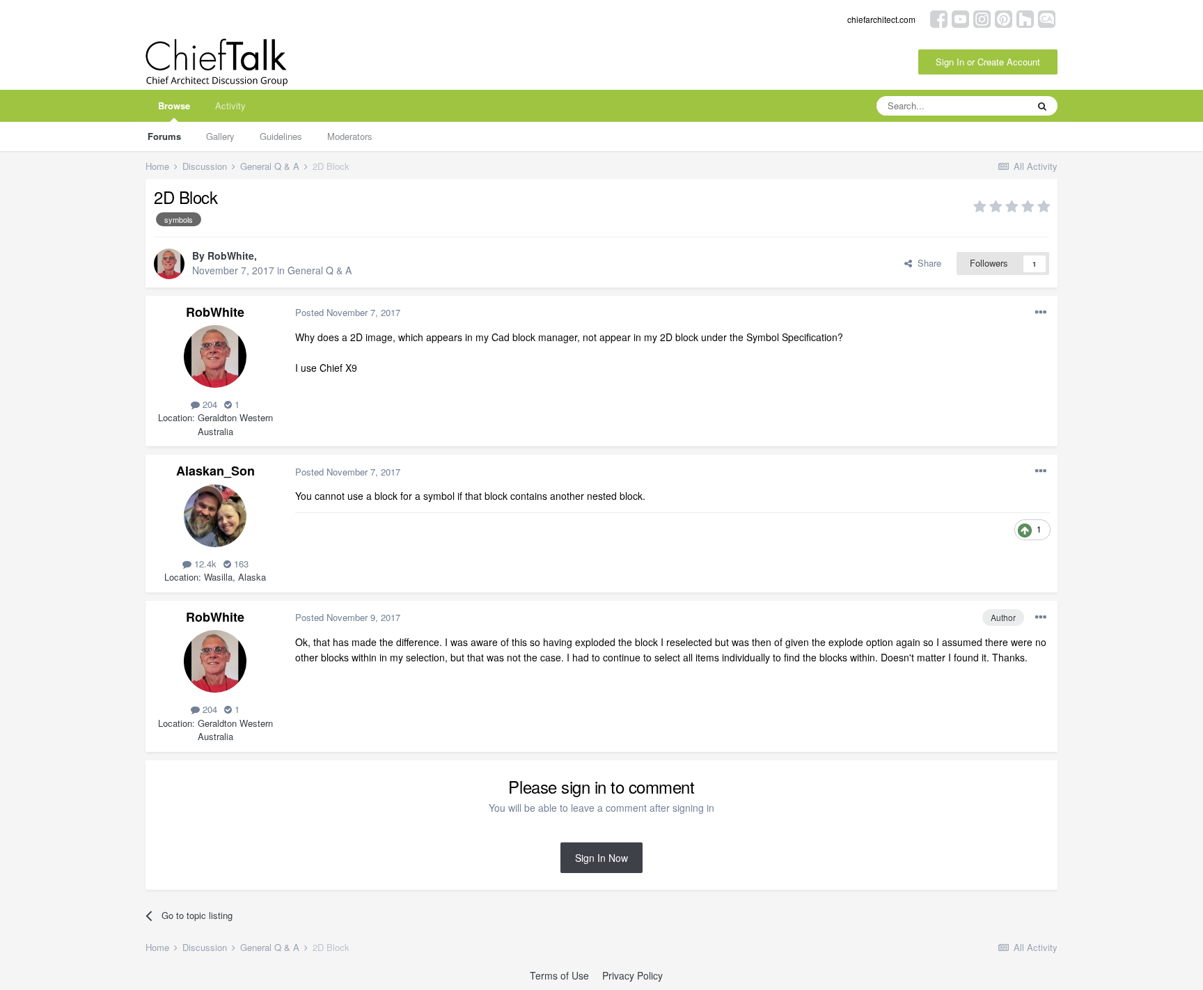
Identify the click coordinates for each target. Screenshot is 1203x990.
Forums (164, 136)
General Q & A (320, 270)
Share (926, 262)
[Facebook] (939, 18)
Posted (347, 312)
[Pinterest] (1003, 18)
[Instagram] (982, 18)
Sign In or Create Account (988, 61)
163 (240, 563)
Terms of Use (559, 975)
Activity (230, 105)
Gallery (220, 136)
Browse (174, 105)
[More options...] (1041, 312)
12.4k (204, 563)
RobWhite (230, 255)
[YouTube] (960, 18)
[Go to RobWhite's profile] (169, 264)
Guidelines (281, 136)
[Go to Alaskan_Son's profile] (215, 516)
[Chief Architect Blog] (1046, 18)
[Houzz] (1025, 18)
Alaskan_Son (215, 471)
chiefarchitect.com (881, 19)
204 (208, 404)
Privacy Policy (632, 975)
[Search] (1042, 106)
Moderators (349, 136)
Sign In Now (601, 858)
